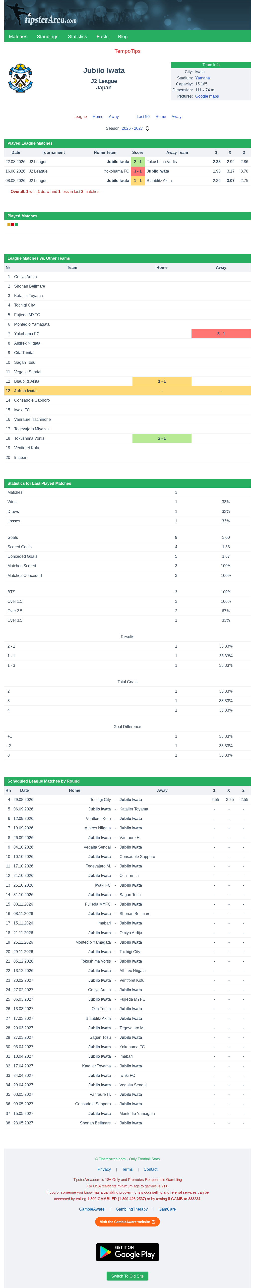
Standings (48, 36)
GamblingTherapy (132, 1209)
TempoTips (128, 51)
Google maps (207, 96)
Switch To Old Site (127, 1276)
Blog (123, 36)
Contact (150, 1169)
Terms (127, 1169)
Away (114, 117)
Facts (103, 36)
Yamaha (202, 78)
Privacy (104, 1169)
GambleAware (92, 1209)
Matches (18, 36)
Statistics (77, 36)
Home (98, 117)
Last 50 (143, 117)
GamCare (167, 1209)
